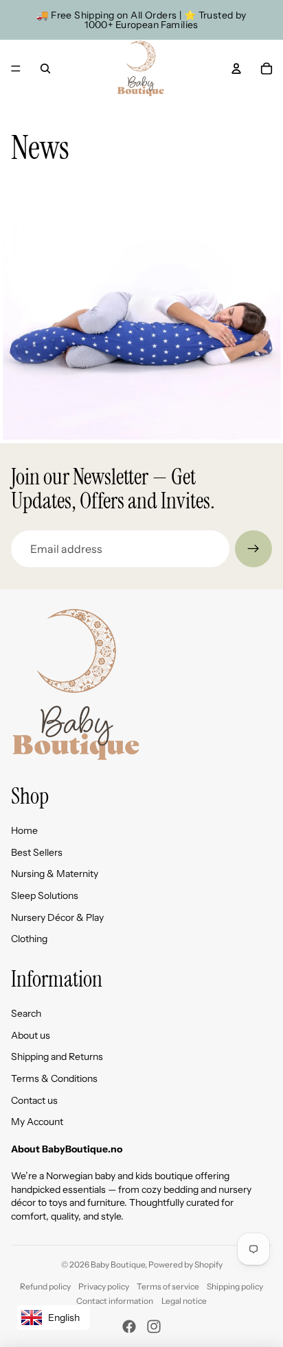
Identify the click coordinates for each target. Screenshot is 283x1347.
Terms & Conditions (54, 1078)
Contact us (34, 1100)
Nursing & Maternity (54, 873)
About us (30, 1035)
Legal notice (184, 1301)
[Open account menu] (236, 68)
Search (26, 1013)
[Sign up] (253, 548)
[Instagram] (154, 1326)
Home (24, 830)
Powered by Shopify (185, 1264)
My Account (37, 1121)
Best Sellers (37, 852)
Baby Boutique (118, 1264)
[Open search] (45, 68)
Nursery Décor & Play (57, 917)
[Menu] (16, 68)
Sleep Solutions (44, 895)
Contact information (114, 1301)
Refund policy (45, 1286)
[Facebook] (129, 1326)
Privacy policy (103, 1286)
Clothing (29, 938)
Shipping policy (235, 1286)
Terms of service (168, 1286)
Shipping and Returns (57, 1056)
